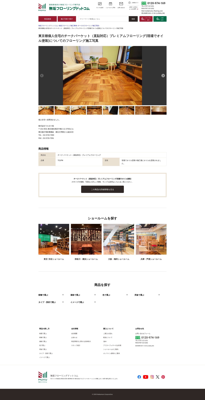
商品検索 (47, 19)
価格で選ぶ (43, 341)
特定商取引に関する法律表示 (81, 341)
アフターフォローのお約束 (112, 345)
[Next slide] (163, 75)
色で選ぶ (42, 345)
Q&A (104, 341)
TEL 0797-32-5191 (147, 6)
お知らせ (74, 337)
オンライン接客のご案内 (111, 353)
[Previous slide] (42, 75)
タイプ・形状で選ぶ (46, 353)
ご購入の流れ (107, 333)
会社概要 (74, 333)
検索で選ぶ (43, 333)
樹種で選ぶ (43, 337)
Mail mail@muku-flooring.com (152, 11)
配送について (107, 337)
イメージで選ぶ (44, 357)
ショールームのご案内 (110, 349)
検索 (133, 19)
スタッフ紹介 (75, 345)
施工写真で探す (67, 19)
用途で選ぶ (43, 349)
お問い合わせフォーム (142, 333)
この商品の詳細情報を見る (102, 189)
